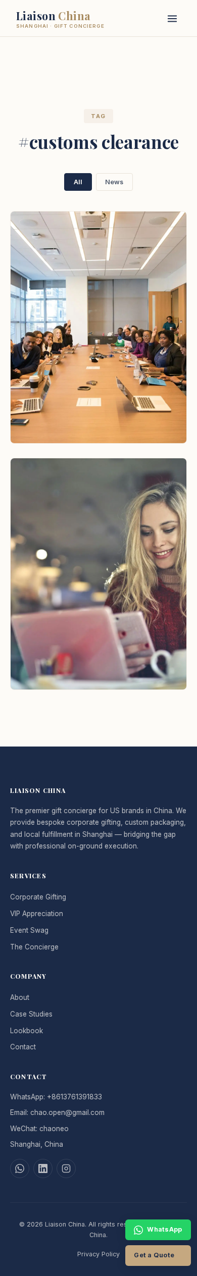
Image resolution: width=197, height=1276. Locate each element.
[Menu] (172, 18)
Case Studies (31, 1014)
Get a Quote (154, 1255)
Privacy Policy (98, 1254)
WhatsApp (164, 1229)
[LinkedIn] (43, 1168)
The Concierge (34, 947)
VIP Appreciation (36, 914)
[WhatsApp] (19, 1168)
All (78, 182)
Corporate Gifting (38, 897)
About (19, 997)
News (114, 182)
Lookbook (26, 1031)
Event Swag (29, 930)
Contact (23, 1047)
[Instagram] (66, 1168)
